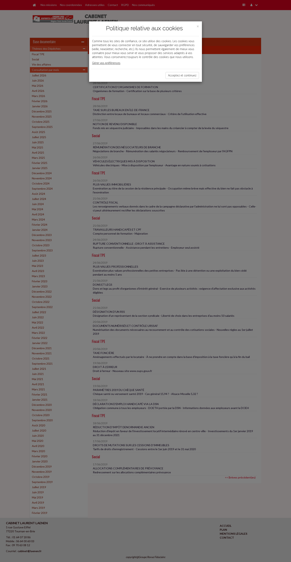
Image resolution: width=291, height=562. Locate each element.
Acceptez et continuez (182, 75)
